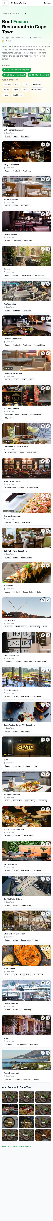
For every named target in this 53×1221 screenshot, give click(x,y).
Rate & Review (20, 3)
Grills (17, 84)
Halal (6, 95)
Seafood (7, 84)
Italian (6, 89)
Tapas (15, 89)
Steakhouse (17, 95)
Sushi (26, 84)
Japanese (37, 84)
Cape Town (15, 14)
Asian (25, 89)
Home (4, 14)
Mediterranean (37, 89)
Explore (47, 3)
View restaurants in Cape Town (15, 1146)
